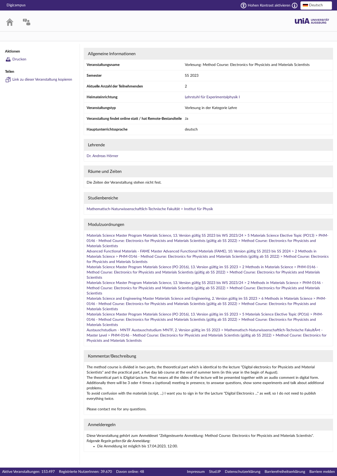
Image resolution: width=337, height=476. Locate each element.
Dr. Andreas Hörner (102, 156)
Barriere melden (322, 472)
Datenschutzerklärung (242, 472)
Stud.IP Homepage (312, 21)
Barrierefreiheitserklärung (285, 472)
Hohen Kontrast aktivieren (269, 5)
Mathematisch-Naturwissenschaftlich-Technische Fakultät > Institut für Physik (150, 209)
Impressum (196, 472)
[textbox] (316, 5)
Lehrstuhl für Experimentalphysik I (212, 97)
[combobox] (316, 5)
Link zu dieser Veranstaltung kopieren (42, 79)
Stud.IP (215, 472)
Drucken (19, 59)
